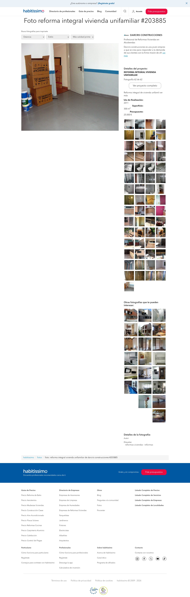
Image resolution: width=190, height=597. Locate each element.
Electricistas (64, 530)
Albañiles (63, 536)
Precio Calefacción (29, 536)
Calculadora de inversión (69, 568)
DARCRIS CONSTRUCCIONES (146, 35)
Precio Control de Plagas (31, 541)
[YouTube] (157, 558)
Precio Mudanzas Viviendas (32, 505)
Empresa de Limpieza (68, 500)
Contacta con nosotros (144, 553)
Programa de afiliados (106, 563)
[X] (151, 558)
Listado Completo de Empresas (148, 500)
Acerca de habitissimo (106, 553)
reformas (149, 445)
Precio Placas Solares (30, 520)
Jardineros (63, 520)
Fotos (99, 505)
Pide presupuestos (156, 12)
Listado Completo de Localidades (149, 505)
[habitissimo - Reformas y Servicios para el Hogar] (33, 11)
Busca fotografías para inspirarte (34, 31)
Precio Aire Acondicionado (32, 515)
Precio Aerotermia (28, 500)
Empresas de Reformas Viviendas (72, 510)
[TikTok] (164, 558)
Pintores (62, 525)
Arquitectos (64, 541)
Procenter (101, 510)
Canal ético (101, 558)
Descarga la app (66, 563)
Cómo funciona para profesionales (73, 553)
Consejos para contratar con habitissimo (38, 563)
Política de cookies (104, 581)
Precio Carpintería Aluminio (32, 530)
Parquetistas (64, 515)
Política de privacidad (81, 581)
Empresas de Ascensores (69, 495)
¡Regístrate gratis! (106, 3)
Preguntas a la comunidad (107, 500)
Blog (99, 495)
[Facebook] (144, 558)
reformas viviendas (134, 445)
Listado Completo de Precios (147, 490)
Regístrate (25, 558)
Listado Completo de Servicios (148, 495)
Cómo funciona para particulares (34, 553)
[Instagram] (137, 558)
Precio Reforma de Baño (31, 495)
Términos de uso (59, 581)
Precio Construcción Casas (32, 510)
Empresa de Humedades (69, 505)
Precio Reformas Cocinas (31, 525)
